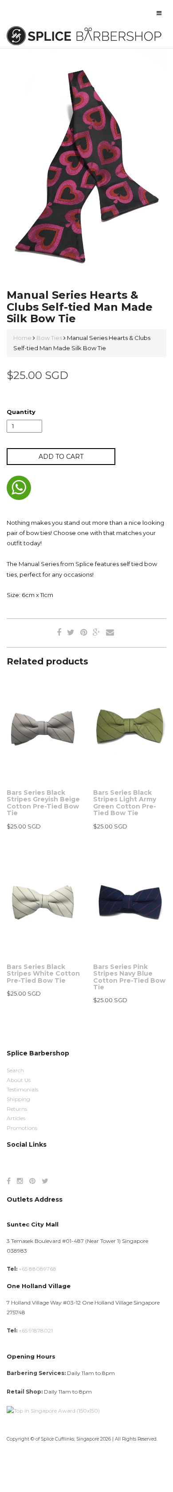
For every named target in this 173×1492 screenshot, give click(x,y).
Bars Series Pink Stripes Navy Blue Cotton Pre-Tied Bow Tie (129, 977)
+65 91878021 (36, 1330)
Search (15, 1070)
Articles (16, 1118)
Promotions (22, 1128)
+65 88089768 (37, 1268)
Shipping (18, 1099)
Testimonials (22, 1089)
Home (23, 337)
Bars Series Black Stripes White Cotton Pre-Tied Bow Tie (43, 973)
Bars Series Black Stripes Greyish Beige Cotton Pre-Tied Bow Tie (43, 803)
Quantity (21, 411)
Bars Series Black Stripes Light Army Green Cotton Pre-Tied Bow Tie (124, 803)
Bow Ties (49, 337)
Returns (17, 1108)
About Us (19, 1080)
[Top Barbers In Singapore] (53, 1410)
